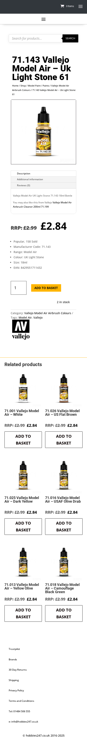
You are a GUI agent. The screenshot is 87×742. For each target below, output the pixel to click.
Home (15, 85)
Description (23, 173)
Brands (13, 659)
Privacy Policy (16, 690)
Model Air (25, 317)
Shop (23, 85)
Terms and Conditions (21, 701)
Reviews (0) (23, 185)
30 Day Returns (18, 669)
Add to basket (46, 288)
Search (70, 38)
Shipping (14, 680)
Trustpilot (14, 649)
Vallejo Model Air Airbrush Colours (47, 313)
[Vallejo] (21, 330)
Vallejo (37, 317)
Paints (46, 85)
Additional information (30, 179)
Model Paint (34, 85)
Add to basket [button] (23, 439)
